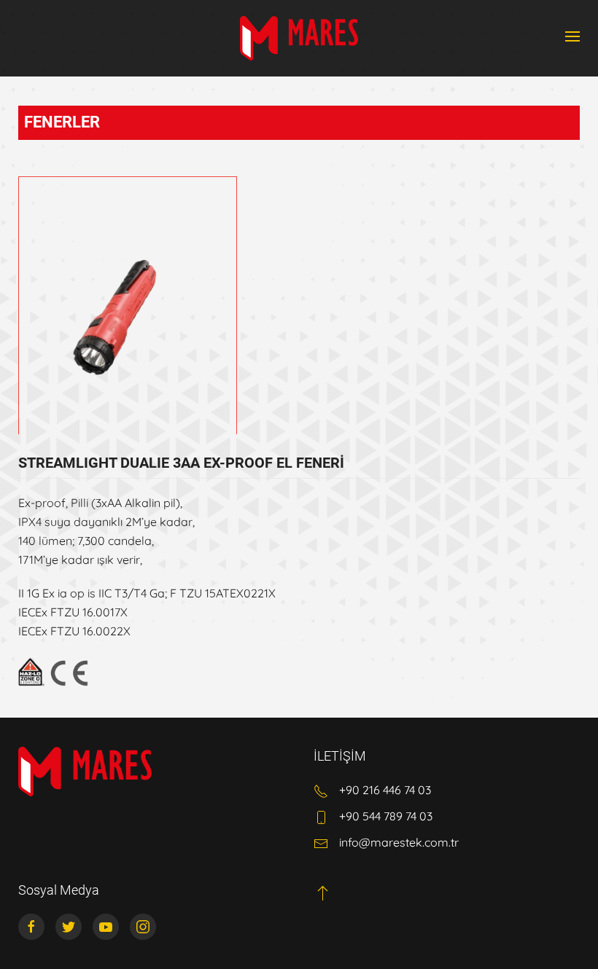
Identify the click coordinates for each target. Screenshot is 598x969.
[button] (572, 36)
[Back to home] (299, 38)
